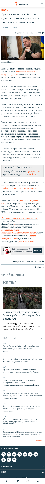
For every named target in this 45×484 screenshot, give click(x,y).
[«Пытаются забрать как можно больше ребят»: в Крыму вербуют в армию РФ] (22, 298)
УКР (27, 481)
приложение (34, 171)
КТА (17, 481)
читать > (37, 250)
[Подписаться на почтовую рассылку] (14, 460)
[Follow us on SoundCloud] (35, 454)
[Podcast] (9, 460)
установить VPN (26, 242)
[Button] (18, 33)
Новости (5, 10)
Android (32, 174)
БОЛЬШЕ (39, 440)
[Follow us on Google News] (25, 454)
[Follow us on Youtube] (14, 454)
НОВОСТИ (9, 338)
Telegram (31, 236)
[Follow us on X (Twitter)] (9, 454)
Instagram (5, 239)
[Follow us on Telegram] (30, 454)
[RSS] (3, 460)
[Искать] (37, 481)
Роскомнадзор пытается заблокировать (19, 218)
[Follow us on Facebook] (3, 454)
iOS (25, 174)
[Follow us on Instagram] (19, 454)
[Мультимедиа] (7, 481)
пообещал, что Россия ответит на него (18, 189)
